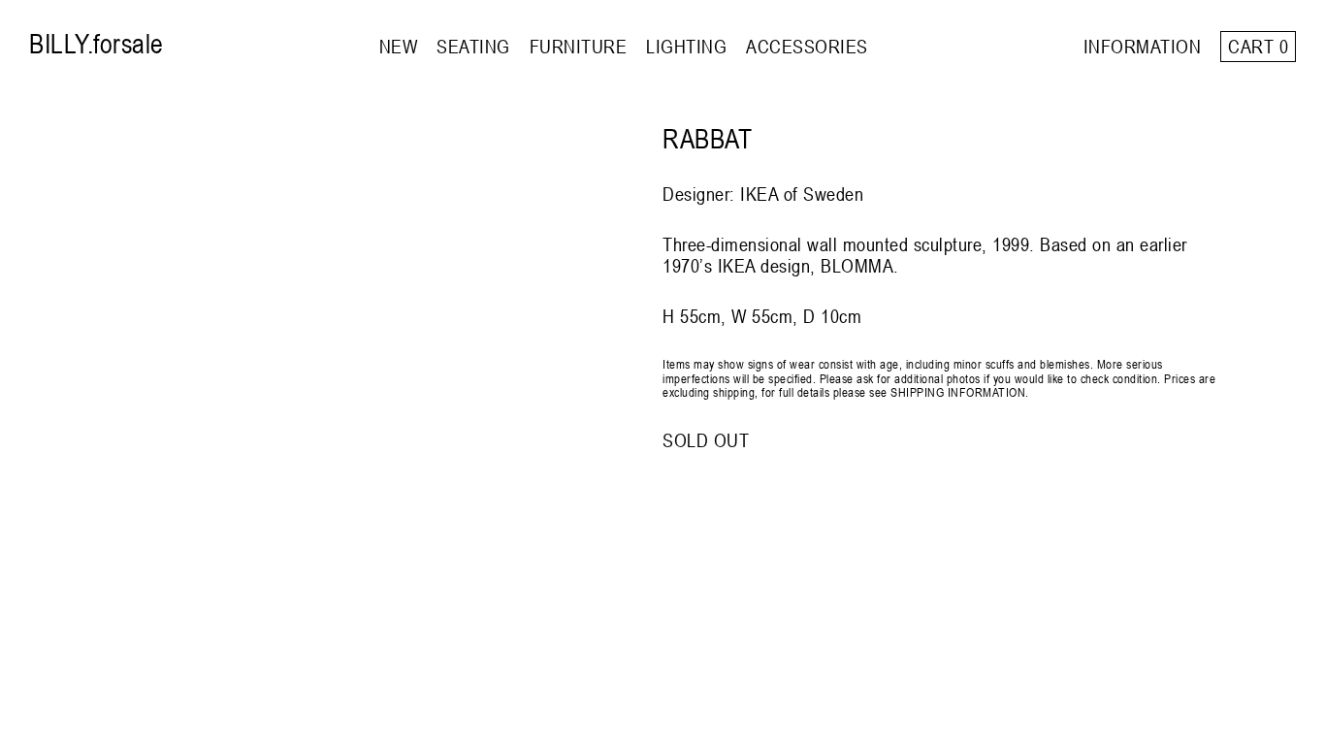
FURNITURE (579, 46)
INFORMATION (1142, 46)
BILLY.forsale (96, 43)
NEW (398, 46)
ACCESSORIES (807, 46)
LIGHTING (686, 46)
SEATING (473, 46)
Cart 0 (1258, 46)
